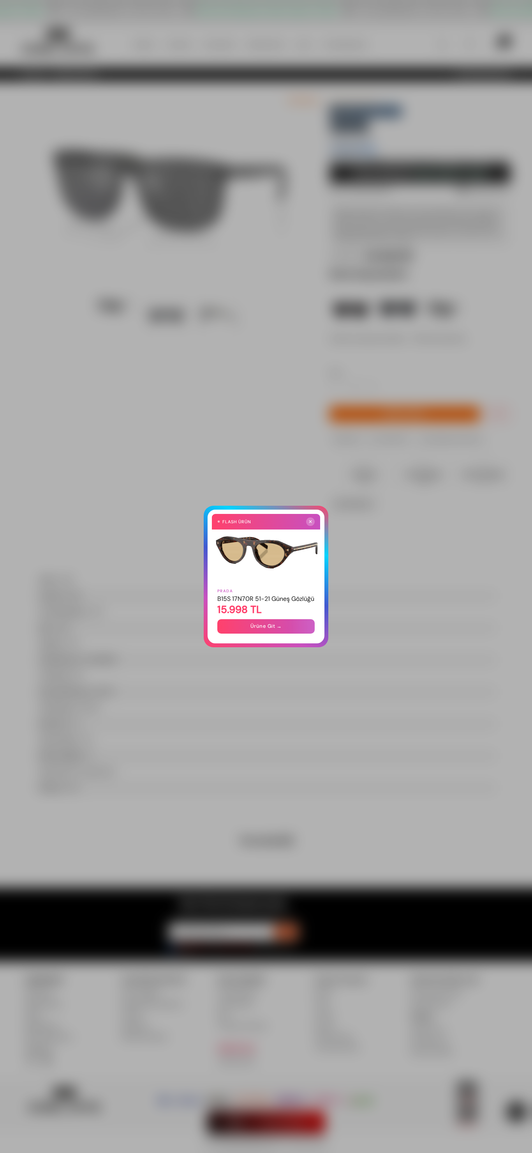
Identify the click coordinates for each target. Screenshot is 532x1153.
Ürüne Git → (266, 626)
